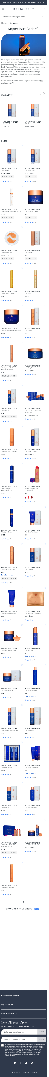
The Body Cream (30, 368)
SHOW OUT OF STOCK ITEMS (22, 909)
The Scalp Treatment (8, 569)
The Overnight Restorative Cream (7, 489)
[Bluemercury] (23, 9)
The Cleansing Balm (7, 690)
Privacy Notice (15, 1072)
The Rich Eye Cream (31, 211)
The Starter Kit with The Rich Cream (33, 411)
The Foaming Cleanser (8, 613)
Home (4, 23)
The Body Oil (5, 808)
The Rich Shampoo (31, 690)
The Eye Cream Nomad (8, 451)
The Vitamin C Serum (8, 293)
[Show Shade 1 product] (25, 497)
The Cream (29, 124)
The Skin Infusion (6, 767)
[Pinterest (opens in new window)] (32, 1062)
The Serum (28, 331)
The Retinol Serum (31, 451)
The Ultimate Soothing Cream (11, 331)
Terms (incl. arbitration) (31, 1054)
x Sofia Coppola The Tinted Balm (31, 489)
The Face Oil (5, 410)
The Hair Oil (29, 650)
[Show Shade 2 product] (28, 497)
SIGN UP (41, 1032)
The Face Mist (29, 730)
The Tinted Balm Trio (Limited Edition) (8, 845)
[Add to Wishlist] (22, 145)
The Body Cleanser (31, 808)
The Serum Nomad (7, 887)
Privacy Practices (10, 1051)
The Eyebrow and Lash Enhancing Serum (8, 368)
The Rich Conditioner (32, 767)
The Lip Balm (29, 252)
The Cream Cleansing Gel (9, 730)
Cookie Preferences (30, 1072)
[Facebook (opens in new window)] (21, 1062)
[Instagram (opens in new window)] (15, 1062)
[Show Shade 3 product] (32, 497)
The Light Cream (6, 532)
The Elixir (28, 293)
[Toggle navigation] (2, 8)
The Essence (29, 569)
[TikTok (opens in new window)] (26, 1062)
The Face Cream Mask (8, 650)
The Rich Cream (8, 124)
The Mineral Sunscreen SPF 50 (11, 211)
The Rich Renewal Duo (32, 845)
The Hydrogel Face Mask (33, 613)
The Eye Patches (6, 252)
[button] (44, 9)
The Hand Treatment (31, 532)
